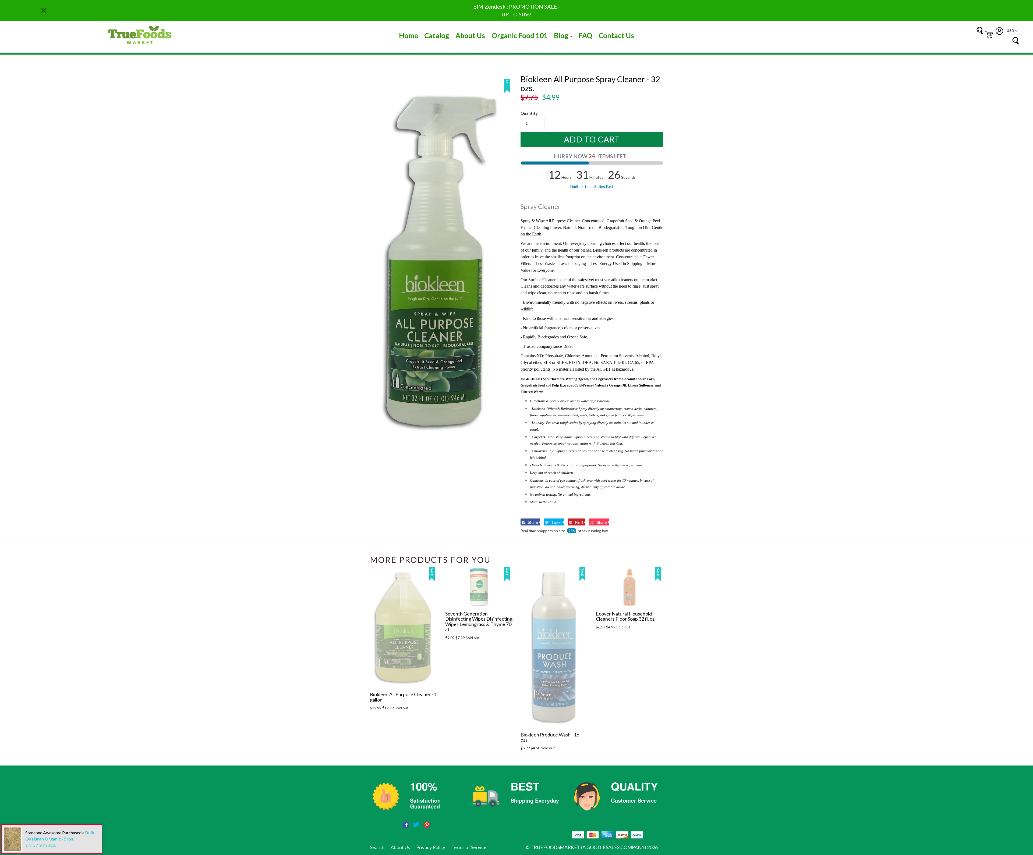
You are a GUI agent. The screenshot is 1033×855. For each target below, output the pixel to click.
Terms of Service (468, 847)
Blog (564, 35)
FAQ (585, 35)
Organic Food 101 (519, 35)
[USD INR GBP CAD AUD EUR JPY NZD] (1013, 31)
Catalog (436, 35)
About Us (470, 35)
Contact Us (616, 35)
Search (377, 847)
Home (408, 35)
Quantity (529, 113)
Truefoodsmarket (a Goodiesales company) (588, 847)
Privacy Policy (430, 847)
